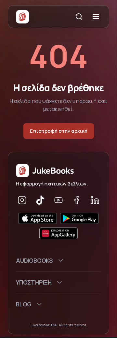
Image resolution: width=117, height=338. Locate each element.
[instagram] (22, 200)
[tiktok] (40, 200)
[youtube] (58, 200)
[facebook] (76, 200)
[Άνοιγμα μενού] (96, 16)
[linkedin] (94, 200)
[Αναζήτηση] (79, 16)
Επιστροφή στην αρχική (58, 130)
